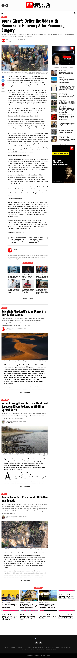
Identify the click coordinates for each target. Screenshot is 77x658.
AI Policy (33, 649)
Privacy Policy (27, 647)
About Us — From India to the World (13, 647)
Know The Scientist (54, 13)
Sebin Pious (10, 422)
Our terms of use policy (38, 647)
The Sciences (19, 13)
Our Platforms (25, 649)
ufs (23, 232)
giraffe (19, 232)
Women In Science (38, 17)
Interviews (63, 13)
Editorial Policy (40, 649)
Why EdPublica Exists (51, 649)
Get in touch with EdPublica (52, 647)
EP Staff (10, 41)
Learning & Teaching (38, 13)
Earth (46, 13)
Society (12, 13)
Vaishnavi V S (11, 517)
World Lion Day (35, 557)
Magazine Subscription (66, 647)
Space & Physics (28, 13)
